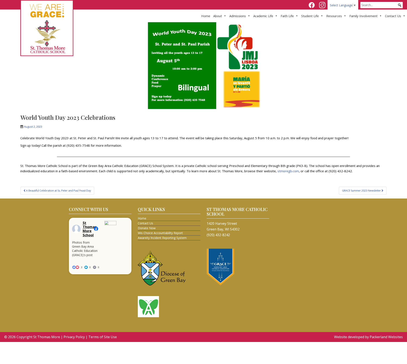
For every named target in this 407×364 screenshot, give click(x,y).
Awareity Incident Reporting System (162, 238)
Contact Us (393, 16)
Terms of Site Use (102, 337)
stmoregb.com (288, 171)
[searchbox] (381, 5)
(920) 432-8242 (218, 235)
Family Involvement (363, 16)
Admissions (237, 16)
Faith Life (287, 16)
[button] (399, 5)
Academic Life (263, 16)
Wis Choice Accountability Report (160, 233)
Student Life (310, 16)
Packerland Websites (386, 337)
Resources (334, 16)
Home (205, 16)
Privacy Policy (74, 337)
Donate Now (147, 228)
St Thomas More (46, 337)
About (217, 16)
